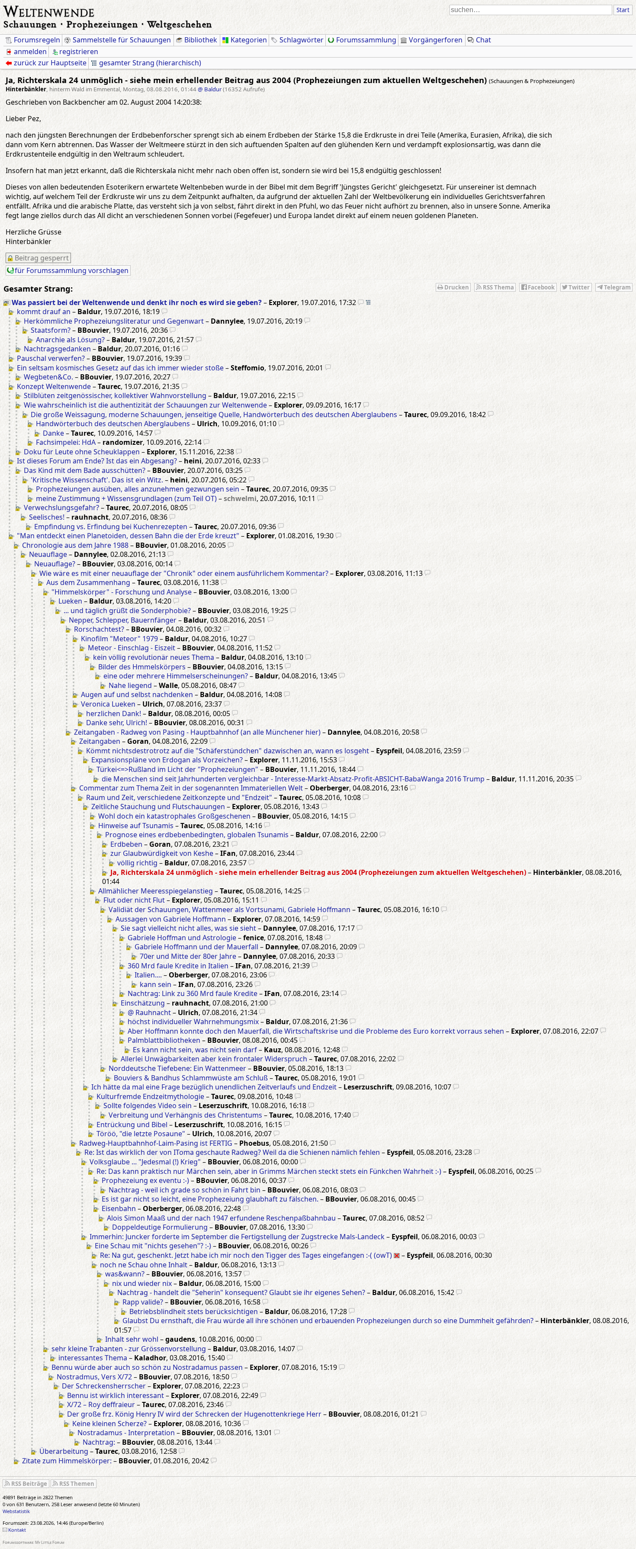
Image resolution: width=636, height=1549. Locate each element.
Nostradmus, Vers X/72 (94, 1377)
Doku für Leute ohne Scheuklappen (82, 451)
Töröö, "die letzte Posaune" (140, 1133)
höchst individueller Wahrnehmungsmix (193, 1021)
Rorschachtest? (99, 629)
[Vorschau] (361, 302)
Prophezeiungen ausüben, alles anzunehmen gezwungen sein (137, 489)
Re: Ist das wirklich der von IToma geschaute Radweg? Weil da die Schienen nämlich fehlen (232, 1152)
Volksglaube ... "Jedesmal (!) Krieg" (145, 1162)
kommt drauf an (44, 311)
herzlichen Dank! (113, 713)
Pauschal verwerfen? (51, 358)
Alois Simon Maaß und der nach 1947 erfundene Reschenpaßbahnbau (221, 1218)
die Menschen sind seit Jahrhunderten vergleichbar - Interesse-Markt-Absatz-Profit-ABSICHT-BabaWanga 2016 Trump (293, 779)
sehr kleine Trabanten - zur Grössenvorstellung (128, 1348)
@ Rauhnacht (149, 1012)
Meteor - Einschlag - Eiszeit (131, 647)
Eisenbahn (119, 1208)
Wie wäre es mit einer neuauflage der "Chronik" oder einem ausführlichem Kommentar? (183, 573)
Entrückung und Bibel (131, 1124)
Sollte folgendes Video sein (147, 1105)
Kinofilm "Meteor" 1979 (119, 638)
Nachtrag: (99, 1442)
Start (623, 10)
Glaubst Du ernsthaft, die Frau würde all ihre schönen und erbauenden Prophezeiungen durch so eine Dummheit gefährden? (327, 1320)
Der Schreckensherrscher (104, 1386)
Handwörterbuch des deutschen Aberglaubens (113, 423)
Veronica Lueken (108, 704)
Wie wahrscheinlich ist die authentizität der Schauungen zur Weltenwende (145, 405)
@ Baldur (210, 89)
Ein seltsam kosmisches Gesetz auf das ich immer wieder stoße (120, 368)
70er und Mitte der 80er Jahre (188, 956)
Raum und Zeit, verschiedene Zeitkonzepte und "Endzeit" (179, 797)
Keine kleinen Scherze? (109, 1423)
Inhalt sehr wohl (131, 1339)
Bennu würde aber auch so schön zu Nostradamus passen (147, 1367)
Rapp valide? (142, 1302)
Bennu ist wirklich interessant (115, 1395)
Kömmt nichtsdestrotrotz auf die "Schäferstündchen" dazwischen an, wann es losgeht (227, 750)
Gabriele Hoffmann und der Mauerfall (196, 946)
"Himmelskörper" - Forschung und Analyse (121, 592)
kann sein (155, 984)
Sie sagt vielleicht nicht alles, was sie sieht (188, 928)
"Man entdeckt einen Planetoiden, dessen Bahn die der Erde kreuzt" (128, 535)
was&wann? (125, 1274)
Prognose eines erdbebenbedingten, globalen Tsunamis (197, 834)
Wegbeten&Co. (48, 377)
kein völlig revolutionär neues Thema (153, 657)
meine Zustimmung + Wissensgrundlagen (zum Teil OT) (126, 498)
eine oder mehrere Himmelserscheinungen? (175, 676)
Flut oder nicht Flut (134, 900)
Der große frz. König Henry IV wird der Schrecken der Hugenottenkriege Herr (194, 1414)
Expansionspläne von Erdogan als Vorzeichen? (167, 760)
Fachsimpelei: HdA (66, 442)
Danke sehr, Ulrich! (116, 722)
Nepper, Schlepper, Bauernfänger (123, 620)
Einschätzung (143, 1003)
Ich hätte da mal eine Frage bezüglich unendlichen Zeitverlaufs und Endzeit (214, 1087)
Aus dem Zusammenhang (88, 582)
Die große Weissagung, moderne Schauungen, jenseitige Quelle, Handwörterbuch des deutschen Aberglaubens (214, 414)
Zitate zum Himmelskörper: (67, 1460)
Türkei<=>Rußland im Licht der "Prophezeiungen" (177, 769)
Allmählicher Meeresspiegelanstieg (155, 891)
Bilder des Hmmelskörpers (142, 667)
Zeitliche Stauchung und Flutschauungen (158, 806)
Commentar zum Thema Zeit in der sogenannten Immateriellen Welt (191, 788)
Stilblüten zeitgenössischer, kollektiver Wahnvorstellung (115, 395)
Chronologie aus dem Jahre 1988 (75, 545)
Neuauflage (48, 554)
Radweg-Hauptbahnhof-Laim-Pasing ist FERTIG (155, 1143)
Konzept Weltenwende (54, 386)
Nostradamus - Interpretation (126, 1432)
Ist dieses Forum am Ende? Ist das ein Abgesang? (97, 461)
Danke (53, 433)
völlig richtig (137, 863)
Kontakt (17, 1530)
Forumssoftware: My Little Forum (33, 1542)
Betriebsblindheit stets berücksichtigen (193, 1311)
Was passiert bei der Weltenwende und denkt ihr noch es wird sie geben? (137, 302)
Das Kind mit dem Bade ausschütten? (84, 470)
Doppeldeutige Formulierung (160, 1227)
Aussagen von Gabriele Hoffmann (171, 919)
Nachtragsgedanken (57, 349)
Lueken (70, 601)
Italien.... (148, 975)
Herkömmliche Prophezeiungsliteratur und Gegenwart (114, 321)
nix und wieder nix (142, 1283)
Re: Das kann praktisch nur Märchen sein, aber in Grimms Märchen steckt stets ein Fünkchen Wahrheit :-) (268, 1171)
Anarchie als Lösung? (70, 339)
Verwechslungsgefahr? (61, 507)
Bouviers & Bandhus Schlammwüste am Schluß (191, 1078)
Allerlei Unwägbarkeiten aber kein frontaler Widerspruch (214, 1059)
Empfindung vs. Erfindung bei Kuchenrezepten (110, 526)
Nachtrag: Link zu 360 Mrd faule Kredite (192, 993)
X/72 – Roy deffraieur (101, 1404)
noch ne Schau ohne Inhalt (143, 1264)
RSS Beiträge (29, 1484)
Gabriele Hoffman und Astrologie (182, 937)
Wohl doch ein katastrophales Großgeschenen (174, 816)
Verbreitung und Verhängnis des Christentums (185, 1115)
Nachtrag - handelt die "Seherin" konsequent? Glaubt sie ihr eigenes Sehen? (241, 1292)
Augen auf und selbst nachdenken (137, 694)
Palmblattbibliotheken (164, 1040)
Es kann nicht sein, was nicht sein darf (195, 1049)
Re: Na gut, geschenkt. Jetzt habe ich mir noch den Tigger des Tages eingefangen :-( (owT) (246, 1255)
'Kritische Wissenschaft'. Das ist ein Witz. (97, 480)
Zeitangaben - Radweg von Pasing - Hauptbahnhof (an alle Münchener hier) (197, 732)
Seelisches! (46, 517)
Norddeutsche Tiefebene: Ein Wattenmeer (177, 1068)
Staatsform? (51, 330)
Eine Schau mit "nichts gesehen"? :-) (153, 1245)
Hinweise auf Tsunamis (135, 825)
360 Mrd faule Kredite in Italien (178, 966)
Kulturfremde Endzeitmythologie (150, 1096)
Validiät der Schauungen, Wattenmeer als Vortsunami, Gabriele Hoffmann (229, 909)
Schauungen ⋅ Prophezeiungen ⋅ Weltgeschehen (107, 24)
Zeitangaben (99, 741)
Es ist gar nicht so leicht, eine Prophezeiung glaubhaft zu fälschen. (210, 1199)
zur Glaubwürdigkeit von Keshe (161, 853)
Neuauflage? (54, 564)
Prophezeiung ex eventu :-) (145, 1180)
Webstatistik (16, 1511)
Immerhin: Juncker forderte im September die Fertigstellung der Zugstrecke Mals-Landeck (237, 1236)
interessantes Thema (92, 1358)
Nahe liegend (130, 685)
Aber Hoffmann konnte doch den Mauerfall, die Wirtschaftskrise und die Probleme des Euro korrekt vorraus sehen (316, 1031)
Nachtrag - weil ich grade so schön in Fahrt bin (184, 1190)
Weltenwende (49, 10)
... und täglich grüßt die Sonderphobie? (127, 610)
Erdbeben (126, 844)
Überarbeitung (63, 1451)
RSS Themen (76, 1484)
